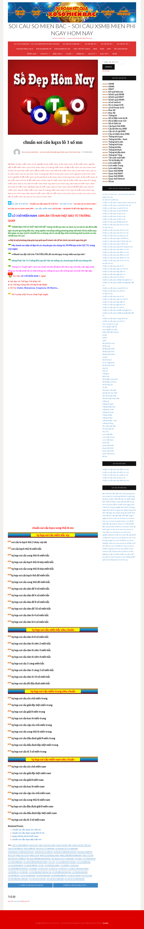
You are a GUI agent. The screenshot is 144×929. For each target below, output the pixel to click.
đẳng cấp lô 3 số (22, 855)
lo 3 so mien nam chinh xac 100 (40, 872)
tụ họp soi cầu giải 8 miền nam (27, 779)
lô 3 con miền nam (83, 862)
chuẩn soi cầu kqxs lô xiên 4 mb (113, 214)
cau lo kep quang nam (127, 494)
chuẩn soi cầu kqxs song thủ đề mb (115, 211)
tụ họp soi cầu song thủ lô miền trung (31, 731)
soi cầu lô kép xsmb (113, 551)
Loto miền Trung (115, 165)
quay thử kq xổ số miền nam (25, 836)
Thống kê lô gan (115, 136)
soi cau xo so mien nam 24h (74, 879)
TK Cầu (68, 54)
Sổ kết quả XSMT (116, 97)
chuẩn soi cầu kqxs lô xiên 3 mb (114, 216)
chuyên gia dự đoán (119, 496)
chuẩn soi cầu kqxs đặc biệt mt (113, 302)
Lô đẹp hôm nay (108, 538)
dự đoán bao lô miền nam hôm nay (21, 852)
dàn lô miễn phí (29, 848)
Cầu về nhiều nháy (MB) (118, 134)
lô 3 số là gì (62, 868)
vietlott (44, 54)
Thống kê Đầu (114, 147)
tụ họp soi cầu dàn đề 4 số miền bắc (30, 588)
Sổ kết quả (31, 54)
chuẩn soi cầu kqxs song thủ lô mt (115, 318)
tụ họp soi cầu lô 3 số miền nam (28, 819)
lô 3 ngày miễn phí (30, 865)
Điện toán (57, 54)
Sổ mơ (114, 54)
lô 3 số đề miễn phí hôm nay (18, 868)
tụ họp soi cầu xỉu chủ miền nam (28, 766)
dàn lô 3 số (33, 845)
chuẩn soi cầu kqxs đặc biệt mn (26, 839)
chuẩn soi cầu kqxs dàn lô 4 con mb (115, 225)
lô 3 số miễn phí (13, 875)
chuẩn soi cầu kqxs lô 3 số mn (113, 277)
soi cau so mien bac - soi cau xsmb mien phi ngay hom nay (46, 152)
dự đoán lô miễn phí (84, 852)
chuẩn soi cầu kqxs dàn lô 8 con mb (115, 230)
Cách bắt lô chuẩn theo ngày (119, 505)
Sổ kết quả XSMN (116, 99)
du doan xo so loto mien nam (66, 848)
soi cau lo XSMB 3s (119, 540)
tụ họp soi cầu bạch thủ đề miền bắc (30, 575)
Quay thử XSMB (115, 171)
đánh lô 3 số (34, 855)
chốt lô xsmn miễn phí (20, 845)
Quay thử (104, 54)
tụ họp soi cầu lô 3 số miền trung (28, 751)
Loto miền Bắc (114, 163)
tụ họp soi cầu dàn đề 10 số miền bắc (31, 608)
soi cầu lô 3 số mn (19, 204)
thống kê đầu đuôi (108, 407)
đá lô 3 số (11, 855)
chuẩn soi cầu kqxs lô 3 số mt (113, 307)
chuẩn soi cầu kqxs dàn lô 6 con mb (115, 233)
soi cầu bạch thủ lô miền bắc (26, 548)
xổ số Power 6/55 (116, 107)
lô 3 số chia (74, 865)
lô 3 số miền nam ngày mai (61, 872)
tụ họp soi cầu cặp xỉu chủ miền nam (30, 793)
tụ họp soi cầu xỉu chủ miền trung (29, 698)
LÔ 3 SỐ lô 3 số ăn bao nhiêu (78, 868)
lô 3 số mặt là (13, 872)
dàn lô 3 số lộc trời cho (81, 845)
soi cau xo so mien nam (55, 879)
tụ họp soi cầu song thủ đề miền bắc (30, 582)
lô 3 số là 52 (53, 868)
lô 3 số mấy (24, 872)
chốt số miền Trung (113, 502)
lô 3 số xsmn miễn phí (58, 875)
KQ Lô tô (91, 54)
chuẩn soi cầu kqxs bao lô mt (113, 296)
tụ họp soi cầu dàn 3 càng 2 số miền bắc (32, 670)
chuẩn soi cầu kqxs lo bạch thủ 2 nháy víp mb (119, 203)
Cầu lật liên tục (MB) (117, 128)
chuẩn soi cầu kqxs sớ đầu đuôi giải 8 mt (117, 310)
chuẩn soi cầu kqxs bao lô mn (74, 885)
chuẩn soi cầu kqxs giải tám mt (113, 305)
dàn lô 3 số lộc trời (63, 845)
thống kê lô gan (108, 404)
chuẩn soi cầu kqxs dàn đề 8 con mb (115, 255)
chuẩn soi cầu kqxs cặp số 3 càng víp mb (117, 247)
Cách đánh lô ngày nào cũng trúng (119, 510)
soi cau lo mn (66, 204)
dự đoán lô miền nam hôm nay (65, 852)
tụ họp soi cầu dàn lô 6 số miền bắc (30, 621)
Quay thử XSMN (115, 176)
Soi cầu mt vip (122, 44)
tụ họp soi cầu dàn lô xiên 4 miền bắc (31, 656)
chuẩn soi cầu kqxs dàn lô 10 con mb (115, 260)
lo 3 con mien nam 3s (15, 865)
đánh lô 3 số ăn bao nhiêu (49, 855)
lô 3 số (40, 865)
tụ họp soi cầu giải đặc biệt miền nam (31, 773)
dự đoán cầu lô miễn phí (44, 852)
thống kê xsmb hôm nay (119, 560)
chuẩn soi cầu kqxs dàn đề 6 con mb (115, 252)
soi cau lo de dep (120, 538)
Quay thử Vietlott (116, 178)
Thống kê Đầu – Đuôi (117, 139)
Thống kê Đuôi (115, 149)
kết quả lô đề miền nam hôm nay (39, 858)
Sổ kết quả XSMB (116, 94)
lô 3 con (51, 862)
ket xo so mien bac (119, 529)
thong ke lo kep (108, 557)
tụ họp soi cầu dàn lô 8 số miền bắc (30, 636)
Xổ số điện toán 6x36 (117, 118)
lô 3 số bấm (64, 865)
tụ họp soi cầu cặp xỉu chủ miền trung (31, 724)
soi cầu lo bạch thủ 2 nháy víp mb (29, 542)
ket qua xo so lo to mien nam (63, 858)
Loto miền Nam (115, 168)
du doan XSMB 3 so (116, 527)
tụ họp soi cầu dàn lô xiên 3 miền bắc (31, 650)
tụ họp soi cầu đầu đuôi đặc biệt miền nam (34, 813)
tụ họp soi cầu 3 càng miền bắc (27, 663)
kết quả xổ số (131, 535)
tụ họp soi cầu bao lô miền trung (28, 718)
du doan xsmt (128, 527)
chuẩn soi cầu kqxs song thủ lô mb (115, 208)
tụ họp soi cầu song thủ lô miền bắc (30, 555)
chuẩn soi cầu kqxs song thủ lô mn (28, 833)
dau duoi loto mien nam (45, 848)
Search (108, 67)
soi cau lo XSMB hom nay (117, 546)
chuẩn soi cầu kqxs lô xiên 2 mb (113, 219)
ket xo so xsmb (121, 532)
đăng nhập (16, 901)
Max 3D (111, 110)
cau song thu (107, 496)
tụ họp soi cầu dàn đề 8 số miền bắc (30, 601)
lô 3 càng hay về (89, 858)
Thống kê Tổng (115, 155)
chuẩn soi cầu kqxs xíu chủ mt (113, 321)
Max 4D (111, 113)
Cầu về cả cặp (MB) (116, 131)
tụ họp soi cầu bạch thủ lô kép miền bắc (32, 562)
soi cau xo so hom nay (37, 879)
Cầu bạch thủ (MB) (116, 126)
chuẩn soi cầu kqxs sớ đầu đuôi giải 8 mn (117, 280)
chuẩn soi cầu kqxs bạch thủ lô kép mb (116, 241)
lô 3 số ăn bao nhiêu (52, 865)
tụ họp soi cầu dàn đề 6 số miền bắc (30, 595)
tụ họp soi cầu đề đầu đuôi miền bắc (30, 683)
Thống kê (79, 54)
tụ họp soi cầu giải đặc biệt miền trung (32, 705)
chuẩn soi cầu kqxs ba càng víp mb (115, 236)
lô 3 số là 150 (42, 868)
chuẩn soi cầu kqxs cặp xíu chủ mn (115, 269)
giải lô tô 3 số (87, 855)
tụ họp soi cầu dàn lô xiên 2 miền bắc (31, 643)
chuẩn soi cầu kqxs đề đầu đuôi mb (115, 222)
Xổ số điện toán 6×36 (110, 379)
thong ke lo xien (119, 557)
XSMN (102, 49)
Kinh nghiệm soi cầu (62, 49)
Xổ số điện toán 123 (117, 121)
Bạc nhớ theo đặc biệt (110, 494)
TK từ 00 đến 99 (115, 160)
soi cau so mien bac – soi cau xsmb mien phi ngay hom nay (37, 44)
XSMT (109, 49)
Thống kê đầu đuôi (116, 152)
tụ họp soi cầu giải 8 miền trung (28, 711)
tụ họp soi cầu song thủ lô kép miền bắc (32, 568)
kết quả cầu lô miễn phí (17, 858)
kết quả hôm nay (121, 49)
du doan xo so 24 (126, 518)
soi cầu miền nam (43, 208)
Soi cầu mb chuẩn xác (71, 44)
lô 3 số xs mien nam (43, 875)
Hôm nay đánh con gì (24, 49)
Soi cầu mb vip (90, 44)
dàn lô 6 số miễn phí (15, 848)
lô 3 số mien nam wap (79, 872)
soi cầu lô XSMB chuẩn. (115, 554)
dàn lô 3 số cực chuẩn (47, 845)
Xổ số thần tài (114, 123)
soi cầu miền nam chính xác (18, 879)
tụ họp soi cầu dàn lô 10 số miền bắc (30, 676)
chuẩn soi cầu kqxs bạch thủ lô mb (115, 244)
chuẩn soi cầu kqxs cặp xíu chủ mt (115, 299)
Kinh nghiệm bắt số (43, 49)
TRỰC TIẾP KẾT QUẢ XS (81, 49)
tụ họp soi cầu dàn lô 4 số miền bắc (30, 615)
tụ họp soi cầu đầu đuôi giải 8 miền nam (32, 806)
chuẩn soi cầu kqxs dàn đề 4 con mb (115, 249)
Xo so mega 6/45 (115, 105)
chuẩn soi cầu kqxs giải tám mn (113, 274)
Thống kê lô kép (115, 144)
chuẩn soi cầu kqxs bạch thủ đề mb (115, 238)
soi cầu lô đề (129, 554)
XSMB (95, 49)
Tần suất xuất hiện (116, 157)
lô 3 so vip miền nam (27, 875)
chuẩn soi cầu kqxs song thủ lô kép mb (116, 205)
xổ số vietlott (114, 102)
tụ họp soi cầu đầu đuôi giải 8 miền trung (33, 738)
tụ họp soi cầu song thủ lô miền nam (30, 799)
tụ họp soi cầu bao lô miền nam (27, 786)
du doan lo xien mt (113, 518)
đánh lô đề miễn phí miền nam (70, 855)
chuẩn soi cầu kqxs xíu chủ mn (26, 830)
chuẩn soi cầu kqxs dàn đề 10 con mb (115, 258)
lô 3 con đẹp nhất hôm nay (66, 862)
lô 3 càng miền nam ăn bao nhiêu (35, 862)
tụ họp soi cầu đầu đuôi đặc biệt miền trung (34, 744)
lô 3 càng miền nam (15, 862)
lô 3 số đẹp (33, 868)
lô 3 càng (78, 858)
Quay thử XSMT (115, 173)
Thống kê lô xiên (115, 142)
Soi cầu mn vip (106, 44)
